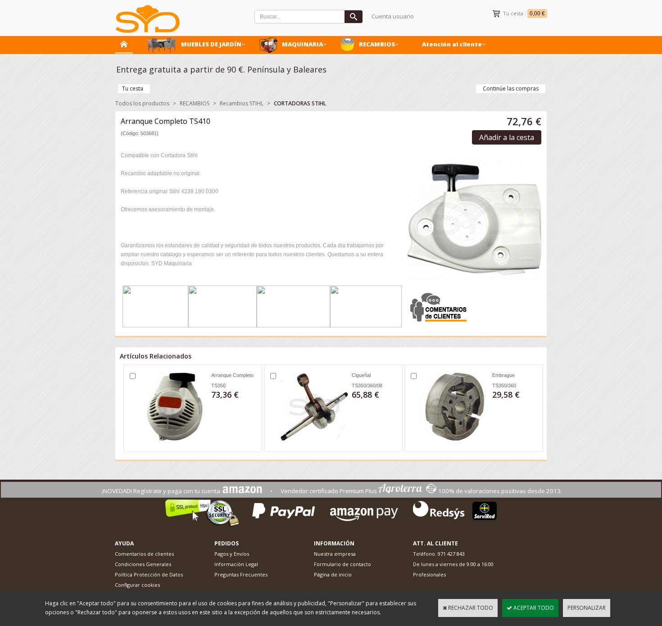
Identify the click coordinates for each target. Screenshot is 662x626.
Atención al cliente (452, 44)
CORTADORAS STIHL (300, 103)
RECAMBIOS (377, 44)
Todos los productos (142, 103)
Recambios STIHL (241, 103)
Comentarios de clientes (144, 553)
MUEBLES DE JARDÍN (211, 44)
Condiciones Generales (143, 564)
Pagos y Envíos (231, 553)
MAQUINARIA (302, 44)
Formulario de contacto (342, 564)
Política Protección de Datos (149, 574)
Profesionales (429, 574)
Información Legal (236, 564)
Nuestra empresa (335, 553)
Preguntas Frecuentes (241, 574)
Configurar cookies (137, 584)
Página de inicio (333, 574)
